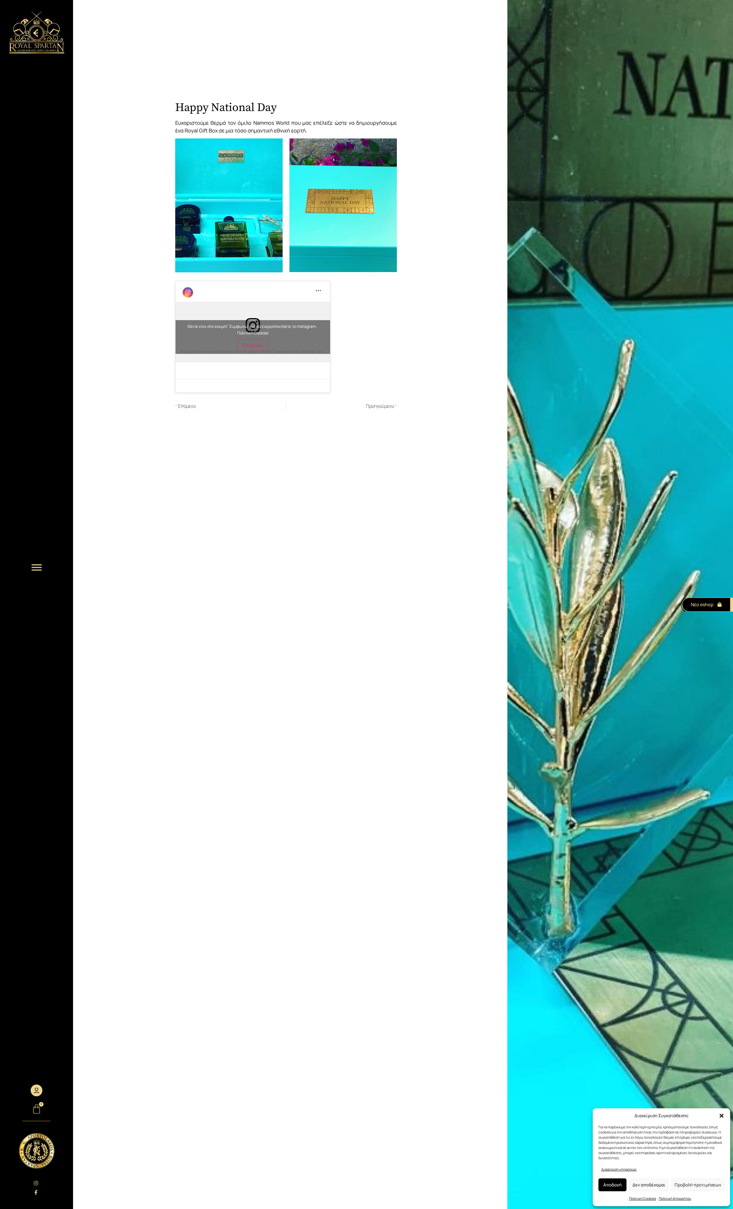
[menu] (37, 568)
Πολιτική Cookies (642, 1198)
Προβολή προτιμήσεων (698, 1185)
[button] (721, 1116)
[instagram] (36, 1183)
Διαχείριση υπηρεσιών (619, 1169)
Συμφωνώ (252, 345)
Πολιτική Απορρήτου (675, 1198)
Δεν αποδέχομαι (648, 1185)
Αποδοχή (612, 1185)
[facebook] (36, 1192)
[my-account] (36, 1090)
